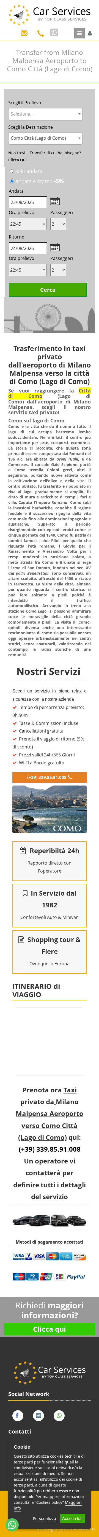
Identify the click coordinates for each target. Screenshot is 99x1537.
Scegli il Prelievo (24, 103)
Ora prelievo (21, 212)
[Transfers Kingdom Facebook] (19, 1415)
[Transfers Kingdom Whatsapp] (60, 1415)
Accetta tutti (72, 1518)
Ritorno (16, 237)
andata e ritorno (40, 181)
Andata (16, 191)
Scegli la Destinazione (30, 127)
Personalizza (44, 1518)
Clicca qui (49, 1329)
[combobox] (45, 114)
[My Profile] (90, 33)
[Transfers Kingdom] (49, 13)
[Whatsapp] (54, 32)
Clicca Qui (17, 159)
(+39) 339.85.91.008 (47, 777)
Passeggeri (61, 212)
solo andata (29, 171)
